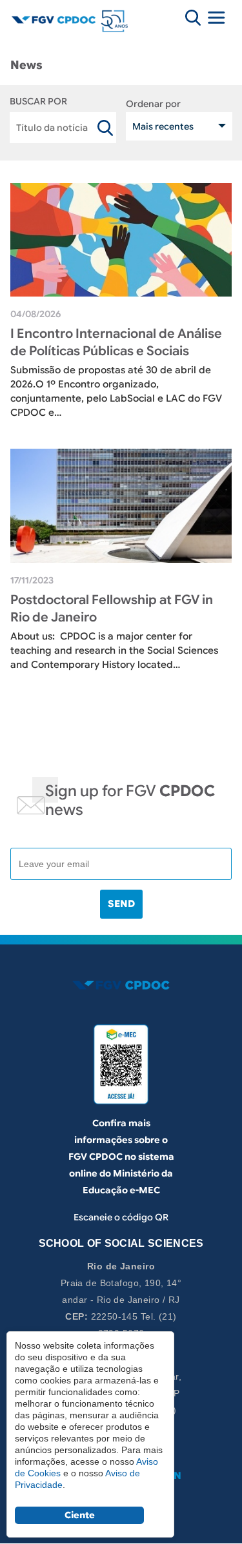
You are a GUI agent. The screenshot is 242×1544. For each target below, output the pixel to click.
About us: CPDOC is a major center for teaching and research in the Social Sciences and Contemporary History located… (114, 650)
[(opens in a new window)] (121, 1064)
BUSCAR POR (38, 101)
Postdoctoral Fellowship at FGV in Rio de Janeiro (111, 608)
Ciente (80, 1515)
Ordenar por (153, 104)
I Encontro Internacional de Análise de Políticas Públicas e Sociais (116, 342)
